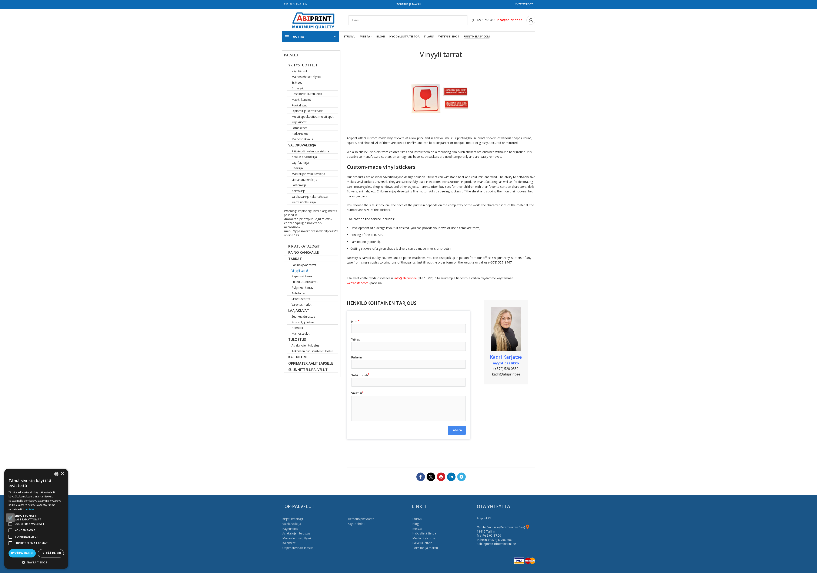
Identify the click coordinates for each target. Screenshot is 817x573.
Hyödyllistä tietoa (424, 533)
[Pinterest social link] (441, 477)
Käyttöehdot (356, 524)
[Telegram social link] (461, 477)
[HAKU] (462, 20)
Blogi (415, 524)
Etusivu (417, 519)
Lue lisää (28, 509)
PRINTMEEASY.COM (477, 36)
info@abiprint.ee (509, 20)
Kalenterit (289, 543)
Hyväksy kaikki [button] (22, 553)
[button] (36, 562)
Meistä (417, 529)
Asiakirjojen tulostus (296, 533)
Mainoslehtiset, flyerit (297, 538)
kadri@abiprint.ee (506, 374)
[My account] (530, 20)
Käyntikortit (290, 529)
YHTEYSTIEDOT (524, 4)
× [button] (62, 473)
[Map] (527, 527)
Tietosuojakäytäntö (360, 519)
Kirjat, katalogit (292, 519)
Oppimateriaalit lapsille (297, 548)
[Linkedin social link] (451, 477)
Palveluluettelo (422, 543)
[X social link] (431, 477)
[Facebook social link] (420, 477)
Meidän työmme (423, 538)
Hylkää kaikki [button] (51, 553)
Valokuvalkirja (291, 524)
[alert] (36, 519)
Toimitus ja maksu (425, 548)
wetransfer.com (358, 283)
